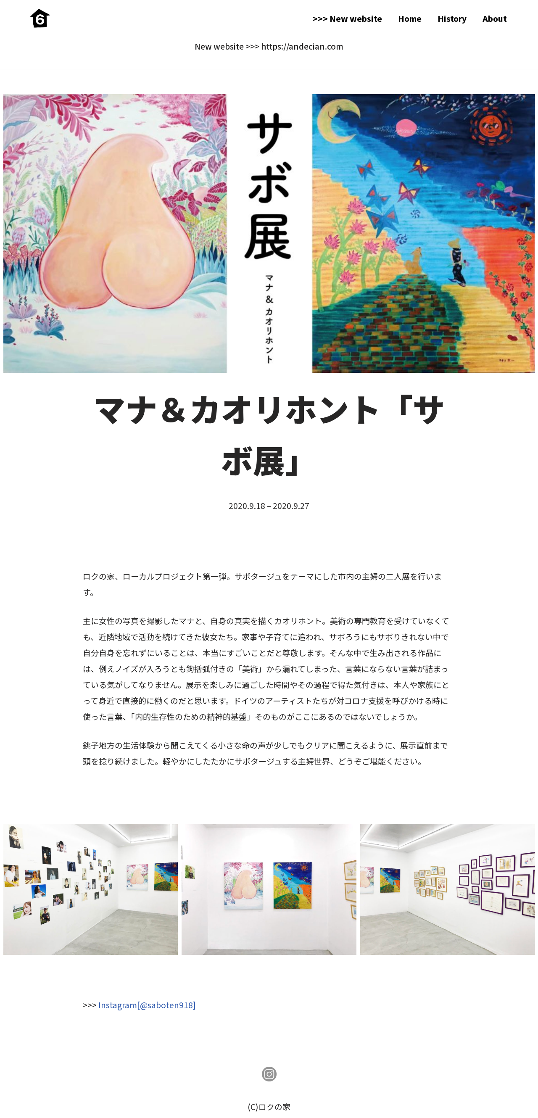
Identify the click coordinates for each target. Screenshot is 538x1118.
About (495, 18)
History (452, 18)
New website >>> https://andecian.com (269, 46)
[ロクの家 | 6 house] (39, 18)
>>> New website (347, 18)
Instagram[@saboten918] (147, 1004)
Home (410, 18)
